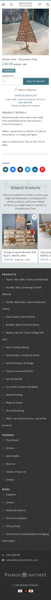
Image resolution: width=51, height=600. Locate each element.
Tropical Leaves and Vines (19, 371)
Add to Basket (36, 81)
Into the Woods (14, 379)
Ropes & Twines (14, 402)
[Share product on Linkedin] (35, 169)
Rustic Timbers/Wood (17, 347)
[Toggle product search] (11, 4)
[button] (3, 4)
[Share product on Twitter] (27, 169)
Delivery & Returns (16, 510)
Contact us (16, 105)
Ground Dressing (15, 410)
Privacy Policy (13, 526)
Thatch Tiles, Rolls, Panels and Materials (27, 279)
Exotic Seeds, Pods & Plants (20, 316)
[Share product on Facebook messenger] (20, 169)
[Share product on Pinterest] (42, 169)
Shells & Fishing (14, 394)
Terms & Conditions (16, 518)
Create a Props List (16, 471)
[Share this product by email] (5, 169)
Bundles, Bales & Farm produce (22, 324)
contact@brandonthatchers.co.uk (22, 560)
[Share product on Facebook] (13, 169)
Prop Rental (12, 440)
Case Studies (12, 455)
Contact (10, 479)
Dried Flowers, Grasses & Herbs (23, 355)
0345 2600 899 (25, 102)
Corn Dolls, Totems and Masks (22, 386)
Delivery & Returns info (26, 95)
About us (10, 463)
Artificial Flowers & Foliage (20, 363)
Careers (10, 502)
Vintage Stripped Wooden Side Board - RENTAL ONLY (20, 254)
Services (10, 448)
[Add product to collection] (34, 217)
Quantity (8, 76)
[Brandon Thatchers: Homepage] (25, 4)
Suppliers (11, 494)
